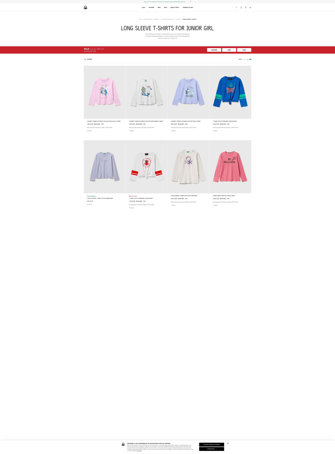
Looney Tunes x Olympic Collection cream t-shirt (146, 121)
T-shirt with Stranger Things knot (225, 121)
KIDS (165, 7)
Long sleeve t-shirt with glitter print (184, 195)
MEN (159, 7)
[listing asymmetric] (245, 59)
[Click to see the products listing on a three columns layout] (250, 59)
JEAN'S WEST (175, 7)
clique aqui (139, 450)
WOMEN (151, 7)
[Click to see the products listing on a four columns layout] (247, 59)
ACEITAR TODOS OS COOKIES (212, 444)
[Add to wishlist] (86, 68)
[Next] (190, 1)
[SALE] (167, 50)
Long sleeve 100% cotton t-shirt (224, 195)
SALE (143, 7)
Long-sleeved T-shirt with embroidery (100, 198)
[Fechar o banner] (228, 443)
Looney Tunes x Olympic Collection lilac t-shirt (104, 121)
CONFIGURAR (211, 449)
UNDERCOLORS (188, 7)
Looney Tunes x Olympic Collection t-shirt (186, 121)
